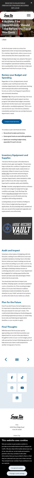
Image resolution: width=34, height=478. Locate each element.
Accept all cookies (17, 468)
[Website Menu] (28, 15)
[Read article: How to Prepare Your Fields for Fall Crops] (6, 359)
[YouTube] (22, 388)
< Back (4, 39)
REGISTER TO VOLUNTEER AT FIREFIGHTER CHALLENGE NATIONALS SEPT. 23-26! (15, 5)
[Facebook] (11, 377)
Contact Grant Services (12, 121)
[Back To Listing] (17, 359)
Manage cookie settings (17, 473)
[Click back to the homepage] (8, 15)
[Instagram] (11, 388)
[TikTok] (22, 377)
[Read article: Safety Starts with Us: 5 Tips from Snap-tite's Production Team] (28, 359)
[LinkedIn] (17, 398)
